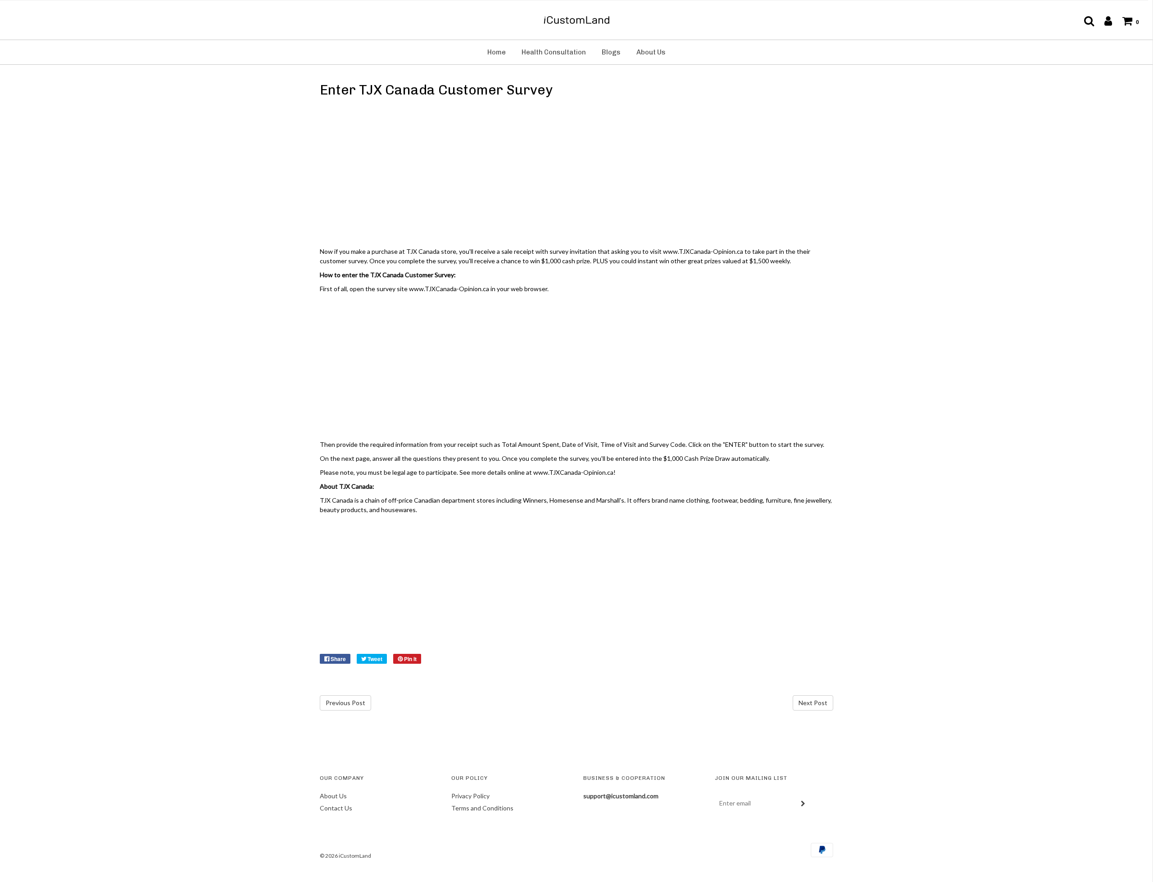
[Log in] (1103, 20)
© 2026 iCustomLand (345, 855)
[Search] (1084, 20)
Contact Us (336, 808)
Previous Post (345, 702)
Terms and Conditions (482, 808)
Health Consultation (554, 52)
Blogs (611, 52)
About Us (651, 52)
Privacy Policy (470, 796)
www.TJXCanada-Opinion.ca (573, 472)
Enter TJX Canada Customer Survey (436, 90)
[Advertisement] (576, 174)
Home (496, 52)
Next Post (813, 702)
